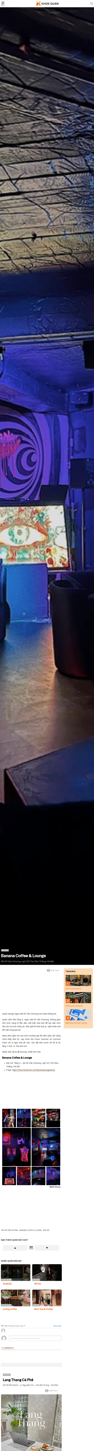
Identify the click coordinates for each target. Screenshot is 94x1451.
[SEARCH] (91, 3)
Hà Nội (46, 1230)
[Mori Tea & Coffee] (47, 1298)
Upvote (15, 1248)
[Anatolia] (15, 1272)
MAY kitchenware (73, 988)
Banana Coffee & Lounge (31, 1230)
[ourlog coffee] (15, 1298)
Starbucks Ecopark (74, 1006)
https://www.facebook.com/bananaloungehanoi (33, 1070)
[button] (9, 1118)
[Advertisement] (40, 994)
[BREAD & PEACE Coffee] (78, 1014)
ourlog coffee (10, 1309)
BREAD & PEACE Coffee (76, 1023)
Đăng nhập (57, 1326)
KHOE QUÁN (6, 1280)
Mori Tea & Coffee (43, 1309)
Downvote (47, 1248)
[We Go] (47, 1272)
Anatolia (7, 1283)
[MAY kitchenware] (78, 980)
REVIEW (36, 1280)
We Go (37, 1283)
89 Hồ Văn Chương (10, 1230)
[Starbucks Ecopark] (78, 997)
